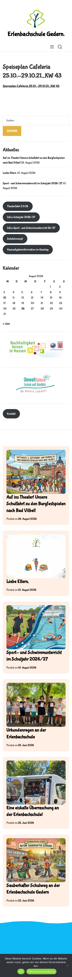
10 (4, 297)
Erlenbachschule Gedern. (36, 34)
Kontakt (11, 413)
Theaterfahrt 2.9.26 (17, 206)
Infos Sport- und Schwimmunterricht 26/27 (31, 228)
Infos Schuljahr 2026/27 (21, 217)
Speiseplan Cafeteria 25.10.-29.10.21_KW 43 (31, 86)
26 (23, 308)
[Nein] (67, 965)
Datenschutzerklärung (41, 971)
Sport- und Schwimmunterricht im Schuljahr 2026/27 (32, 183)
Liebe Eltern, (10, 173)
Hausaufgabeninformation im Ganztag (27, 249)
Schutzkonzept (15, 238)
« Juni (6, 323)
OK (21, 971)
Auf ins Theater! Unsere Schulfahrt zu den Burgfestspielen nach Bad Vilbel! (36, 503)
